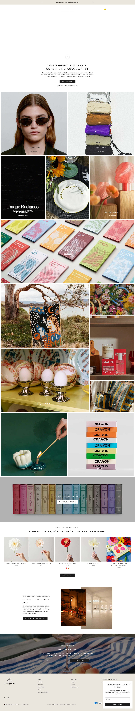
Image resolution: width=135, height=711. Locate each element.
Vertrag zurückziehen (43, 692)
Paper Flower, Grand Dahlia (16, 563)
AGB (39, 689)
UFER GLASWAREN (60, 14)
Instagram (73, 682)
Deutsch (116, 9)
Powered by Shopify (69, 704)
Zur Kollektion (34, 151)
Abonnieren (117, 704)
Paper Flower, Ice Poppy (67, 563)
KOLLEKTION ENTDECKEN (67, 501)
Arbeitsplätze (74, 679)
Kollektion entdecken (23, 215)
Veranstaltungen (75, 687)
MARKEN (81, 14)
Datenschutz (41, 687)
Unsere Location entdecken (35, 618)
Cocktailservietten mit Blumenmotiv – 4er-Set (119, 564)
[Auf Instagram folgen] (8, 698)
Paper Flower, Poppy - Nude (41, 563)
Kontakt (40, 679)
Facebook (73, 684)
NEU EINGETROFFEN (45, 14)
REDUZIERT (72, 14)
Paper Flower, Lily (93, 563)
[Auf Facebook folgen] (4, 698)
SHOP (23, 14)
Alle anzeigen (67, 575)
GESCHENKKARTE (92, 14)
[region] (67, 31)
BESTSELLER (32, 14)
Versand (40, 682)
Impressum (41, 684)
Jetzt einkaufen (67, 35)
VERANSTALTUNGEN (107, 14)
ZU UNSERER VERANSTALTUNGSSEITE (67, 86)
